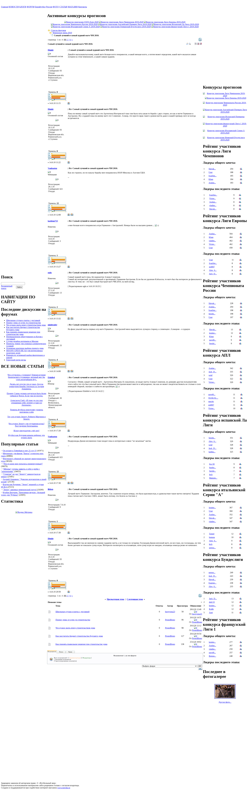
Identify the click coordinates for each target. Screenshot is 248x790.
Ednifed (51, 377)
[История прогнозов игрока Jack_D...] (240, 274)
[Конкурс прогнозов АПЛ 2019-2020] (125, 24)
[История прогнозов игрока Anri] (240, 613)
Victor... (212, 198)
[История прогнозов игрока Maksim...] (240, 478)
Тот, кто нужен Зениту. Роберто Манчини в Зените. (26, 418)
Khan (211, 179)
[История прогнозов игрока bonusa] (240, 537)
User (210, 172)
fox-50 (212, 464)
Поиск (61, 652)
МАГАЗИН (73, 7)
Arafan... (212, 183)
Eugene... (212, 583)
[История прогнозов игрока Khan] (241, 179)
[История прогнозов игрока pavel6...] (240, 340)
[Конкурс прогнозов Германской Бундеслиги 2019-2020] (125, 27)
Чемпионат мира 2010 (62, 33)
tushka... (212, 452)
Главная (4, 7)
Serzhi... (212, 314)
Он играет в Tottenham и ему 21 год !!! (20, 451)
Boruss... (212, 656)
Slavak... (212, 169)
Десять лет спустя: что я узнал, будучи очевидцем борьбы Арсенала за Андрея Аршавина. (26, 386)
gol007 (212, 267)
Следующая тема (135, 599)
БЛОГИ (22, 7)
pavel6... (212, 340)
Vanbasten (52, 168)
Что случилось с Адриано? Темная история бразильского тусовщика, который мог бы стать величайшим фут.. (26, 377)
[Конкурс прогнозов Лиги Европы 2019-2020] (164, 22)
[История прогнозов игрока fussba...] (240, 468)
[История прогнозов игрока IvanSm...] (241, 176)
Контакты (82, 7)
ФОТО (56, 7)
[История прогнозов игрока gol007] (240, 267)
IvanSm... (212, 176)
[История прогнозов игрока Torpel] (240, 534)
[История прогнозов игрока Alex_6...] (240, 270)
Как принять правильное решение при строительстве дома (23, 333)
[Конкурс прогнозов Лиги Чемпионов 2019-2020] (121, 22)
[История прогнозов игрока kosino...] (240, 333)
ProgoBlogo (170, 620)
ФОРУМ (30, 7)
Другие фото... (225, 702)
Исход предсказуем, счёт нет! (26, 431)
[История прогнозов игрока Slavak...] (241, 169)
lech (210, 474)
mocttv (211, 401)
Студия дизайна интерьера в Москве (22, 341)
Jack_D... (213, 274)
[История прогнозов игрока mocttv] (241, 402)
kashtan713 (53, 221)
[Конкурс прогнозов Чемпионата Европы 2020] (81, 22)
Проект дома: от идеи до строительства (23, 323)
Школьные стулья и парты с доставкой (23, 320)
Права (70, 652)
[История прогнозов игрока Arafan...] (241, 183)
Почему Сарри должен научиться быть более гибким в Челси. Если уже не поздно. (26, 394)
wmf (210, 375)
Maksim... (213, 478)
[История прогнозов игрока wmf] (241, 375)
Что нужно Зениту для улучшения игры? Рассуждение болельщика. (26, 425)
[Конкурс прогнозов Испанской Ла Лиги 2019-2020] (175, 24)
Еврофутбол (40, 7)
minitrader (52, 325)
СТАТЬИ (63, 7)
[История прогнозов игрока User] (241, 172)
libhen (50, 489)
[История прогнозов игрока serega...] (240, 548)
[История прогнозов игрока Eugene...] (241, 583)
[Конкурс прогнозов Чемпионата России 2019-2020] (74, 24)
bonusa (212, 537)
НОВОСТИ (14, 7)
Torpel (211, 534)
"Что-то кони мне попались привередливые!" (23, 464)
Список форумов (58, 30)
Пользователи (52, 651)
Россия (49, 7)
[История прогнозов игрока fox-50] (240, 464)
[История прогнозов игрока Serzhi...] (241, 314)
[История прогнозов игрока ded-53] (240, 602)
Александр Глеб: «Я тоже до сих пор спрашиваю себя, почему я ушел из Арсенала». (26, 402)
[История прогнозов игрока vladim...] (240, 206)
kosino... (212, 333)
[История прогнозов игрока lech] (240, 475)
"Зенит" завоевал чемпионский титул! (20, 490)
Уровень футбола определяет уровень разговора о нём (26, 411)
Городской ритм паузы (16, 360)
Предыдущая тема (115, 599)
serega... (212, 548)
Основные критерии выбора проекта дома (25, 348)
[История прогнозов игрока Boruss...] (241, 656)
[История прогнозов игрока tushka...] (241, 452)
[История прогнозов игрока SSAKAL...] (241, 398)
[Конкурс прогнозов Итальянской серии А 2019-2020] (75, 27)
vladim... (212, 205)
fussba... (212, 467)
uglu (50, 273)
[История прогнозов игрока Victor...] (240, 199)
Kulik (211, 609)
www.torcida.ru (63, 788)
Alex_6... (213, 270)
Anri (211, 612)
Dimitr (51, 50)
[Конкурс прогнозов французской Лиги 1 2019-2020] (175, 27)
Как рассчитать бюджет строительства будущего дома (79, 636)
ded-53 (212, 602)
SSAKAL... (213, 398)
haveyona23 (170, 612)
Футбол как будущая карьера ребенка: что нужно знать (26, 436)
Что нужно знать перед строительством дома (26, 325)
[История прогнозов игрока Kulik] (240, 609)
